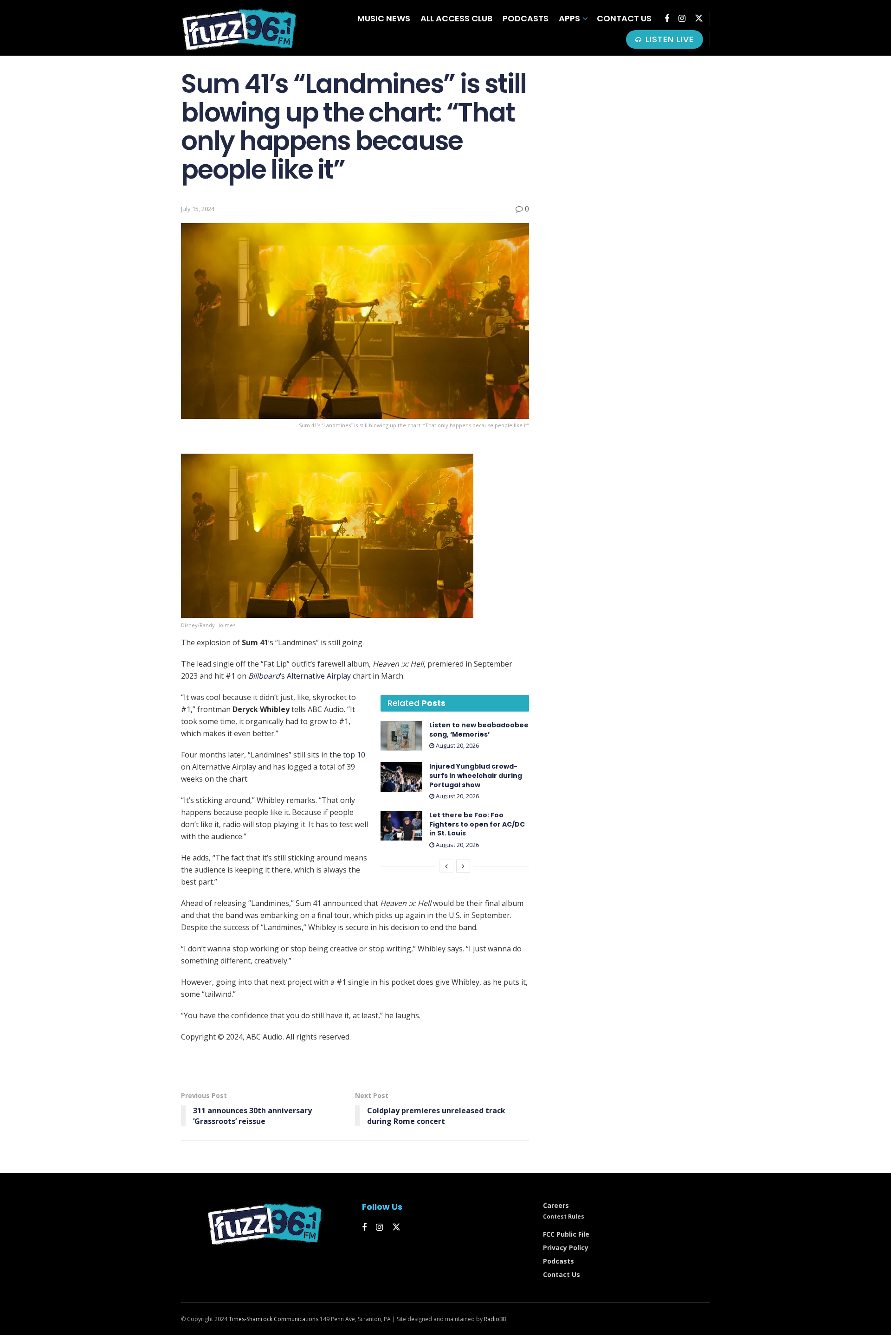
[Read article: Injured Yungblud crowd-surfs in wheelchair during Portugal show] (401, 777)
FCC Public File (566, 1234)
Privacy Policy (565, 1247)
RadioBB (495, 1319)
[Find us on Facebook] (667, 18)
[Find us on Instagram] (681, 18)
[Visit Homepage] (239, 28)
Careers (556, 1205)
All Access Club (456, 18)
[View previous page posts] (446, 866)
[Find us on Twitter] (699, 18)
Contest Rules (563, 1216)
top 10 (354, 755)
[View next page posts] (463, 866)
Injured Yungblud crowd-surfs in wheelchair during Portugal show (475, 775)
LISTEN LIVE (668, 39)
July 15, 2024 (197, 209)
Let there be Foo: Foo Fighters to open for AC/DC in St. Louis (477, 824)
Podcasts (526, 18)
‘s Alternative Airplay (299, 676)
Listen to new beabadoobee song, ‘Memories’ (479, 729)
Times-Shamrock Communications (273, 1319)
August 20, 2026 (456, 745)
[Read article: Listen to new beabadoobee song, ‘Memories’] (401, 736)
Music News (383, 18)
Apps (569, 18)
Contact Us (624, 18)
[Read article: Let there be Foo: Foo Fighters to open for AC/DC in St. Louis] (401, 826)
